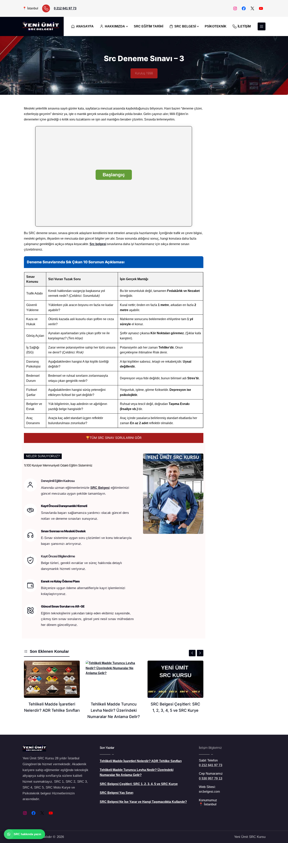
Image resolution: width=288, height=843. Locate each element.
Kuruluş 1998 (144, 73)
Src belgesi (98, 244)
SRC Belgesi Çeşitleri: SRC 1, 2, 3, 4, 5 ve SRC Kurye (175, 707)
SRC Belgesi (100, 488)
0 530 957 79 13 (210, 778)
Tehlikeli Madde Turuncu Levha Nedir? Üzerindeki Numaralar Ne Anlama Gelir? (113, 710)
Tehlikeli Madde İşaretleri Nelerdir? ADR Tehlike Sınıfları (52, 707)
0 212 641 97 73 (65, 8)
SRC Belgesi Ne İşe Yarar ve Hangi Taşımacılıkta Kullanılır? (143, 801)
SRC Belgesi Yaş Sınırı (116, 792)
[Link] (46, 8)
